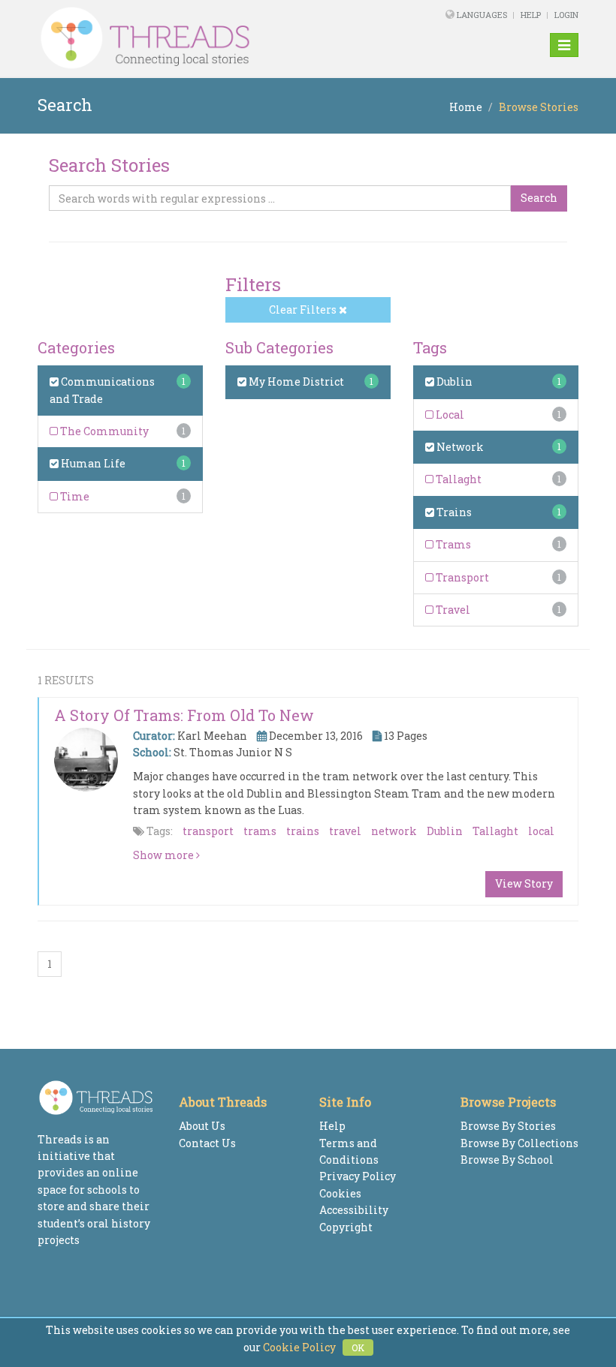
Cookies (340, 1193)
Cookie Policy (299, 1347)
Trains (453, 512)
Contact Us (207, 1143)
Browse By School (507, 1159)
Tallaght (457, 479)
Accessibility (353, 1210)
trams (259, 831)
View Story (524, 883)
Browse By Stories (508, 1126)
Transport (461, 577)
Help (531, 14)
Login (566, 14)
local (541, 831)
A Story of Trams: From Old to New (184, 715)
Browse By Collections (519, 1143)
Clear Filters (304, 309)
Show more (164, 855)
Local (448, 414)
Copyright (346, 1227)
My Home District (295, 381)
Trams (452, 544)
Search (539, 198)
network (394, 831)
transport (208, 831)
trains (302, 831)
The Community (103, 431)
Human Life (92, 463)
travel (345, 831)
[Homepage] (205, 38)
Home (465, 107)
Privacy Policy (357, 1176)
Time (73, 496)
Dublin (453, 381)
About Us (202, 1126)
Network (459, 447)
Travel (451, 609)
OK (358, 1347)
